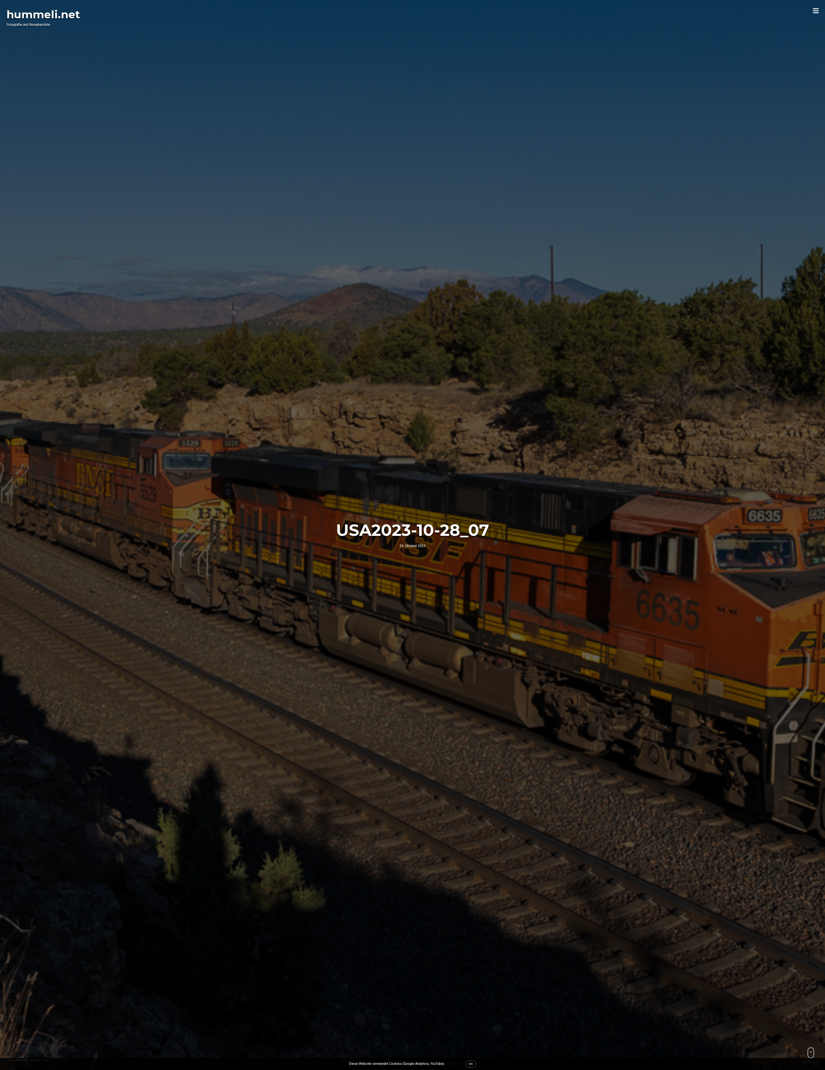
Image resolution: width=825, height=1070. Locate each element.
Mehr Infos (454, 1064)
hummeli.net (43, 14)
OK (471, 1063)
